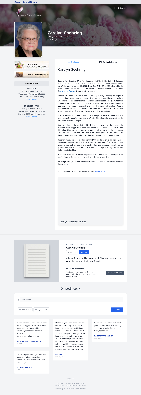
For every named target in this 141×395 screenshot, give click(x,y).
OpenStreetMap (73, 389)
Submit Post (117, 309)
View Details (31, 99)
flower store (100, 171)
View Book (72, 252)
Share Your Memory (115, 273)
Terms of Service (76, 385)
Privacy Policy (64, 385)
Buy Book (84, 252)
